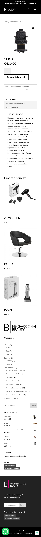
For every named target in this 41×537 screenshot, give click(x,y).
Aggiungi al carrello (16, 77)
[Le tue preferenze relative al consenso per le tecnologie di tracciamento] (37, 533)
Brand (12, 22)
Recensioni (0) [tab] (12, 107)
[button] (33, 28)
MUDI (17, 22)
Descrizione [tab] (11, 99)
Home (6, 22)
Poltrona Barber (20, 89)
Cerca (33, 405)
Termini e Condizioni (12, 468)
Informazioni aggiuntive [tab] (15, 103)
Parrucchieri (8, 89)
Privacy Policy (10, 465)
